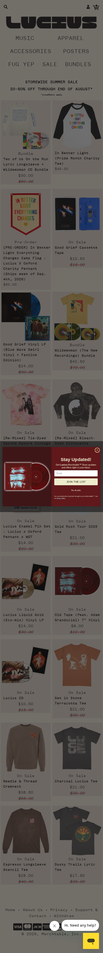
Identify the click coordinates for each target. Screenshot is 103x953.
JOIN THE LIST (76, 481)
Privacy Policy (61, 498)
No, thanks (76, 490)
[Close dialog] (97, 450)
